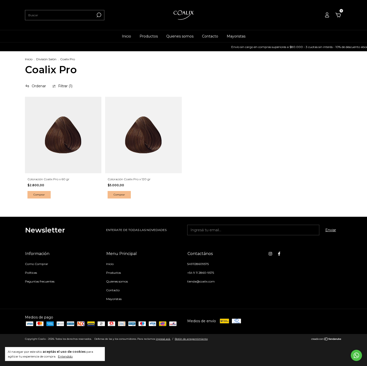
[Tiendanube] (326, 339)
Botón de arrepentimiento (191, 338)
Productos (149, 36)
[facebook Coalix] (279, 254)
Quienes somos (179, 36)
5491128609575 (198, 264)
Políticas (31, 272)
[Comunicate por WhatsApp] (356, 355)
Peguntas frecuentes (39, 281)
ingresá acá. (163, 338)
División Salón (46, 59)
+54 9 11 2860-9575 (200, 272)
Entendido (65, 356)
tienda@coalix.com (201, 281)
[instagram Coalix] (270, 254)
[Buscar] (98, 15)
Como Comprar (36, 264)
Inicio (126, 36)
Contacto (210, 36)
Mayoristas (236, 36)
